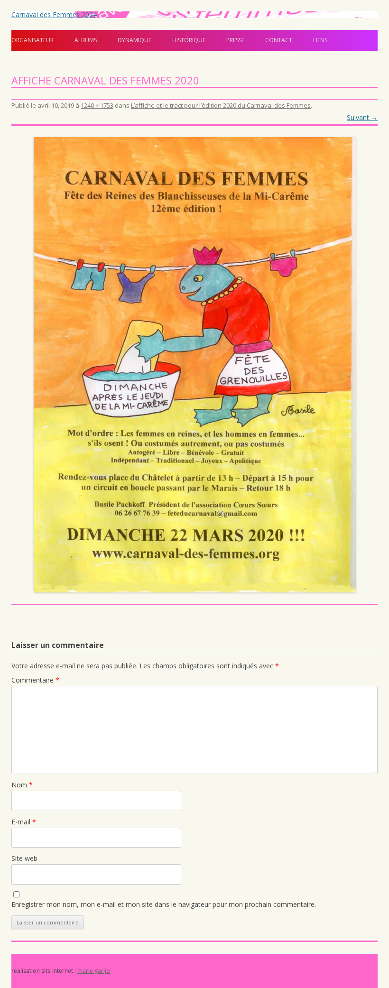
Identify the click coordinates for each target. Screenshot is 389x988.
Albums (85, 40)
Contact (278, 40)
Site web (24, 858)
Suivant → (362, 117)
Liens (320, 40)
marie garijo (93, 971)
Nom (22, 784)
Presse (235, 40)
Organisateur (32, 40)
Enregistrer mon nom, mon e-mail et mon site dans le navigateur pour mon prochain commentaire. (163, 904)
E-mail (23, 821)
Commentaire (35, 679)
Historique (188, 40)
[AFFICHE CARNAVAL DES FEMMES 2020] (194, 364)
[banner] (194, 31)
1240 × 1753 (97, 105)
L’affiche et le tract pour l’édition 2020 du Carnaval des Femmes (221, 105)
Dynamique (134, 40)
